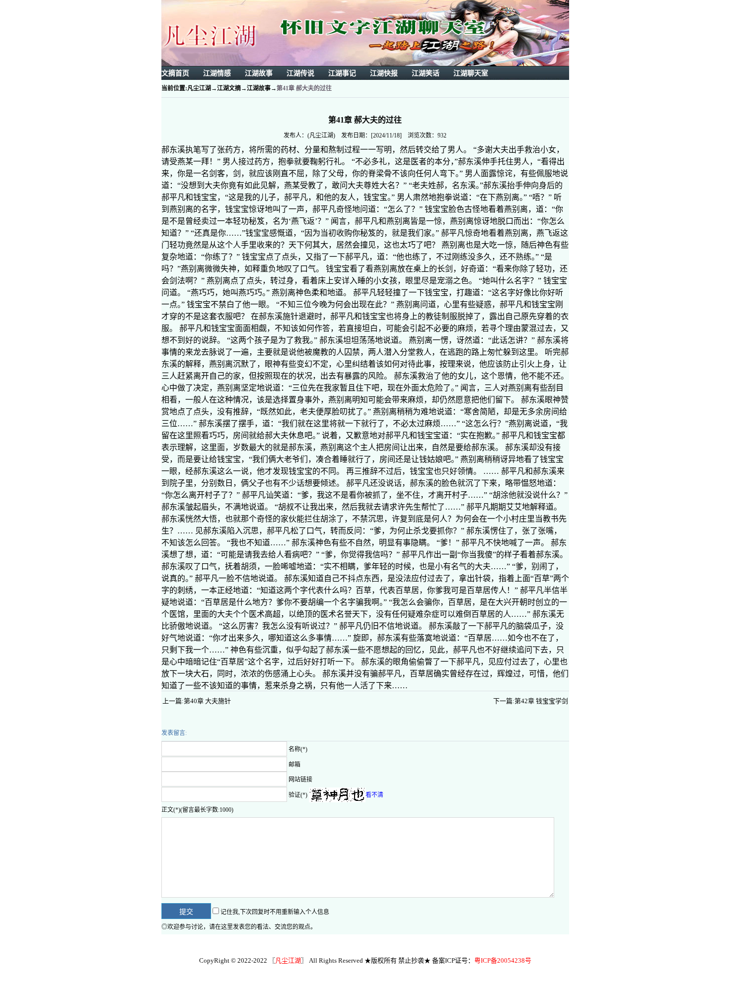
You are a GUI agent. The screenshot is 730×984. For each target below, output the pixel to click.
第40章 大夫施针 (207, 701)
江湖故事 (259, 88)
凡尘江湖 (199, 88)
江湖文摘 (229, 88)
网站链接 (300, 779)
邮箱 (294, 764)
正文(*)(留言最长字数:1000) (197, 809)
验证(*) (298, 794)
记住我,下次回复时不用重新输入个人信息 (274, 912)
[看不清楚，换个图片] (337, 794)
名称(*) (298, 749)
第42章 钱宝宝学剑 (541, 701)
